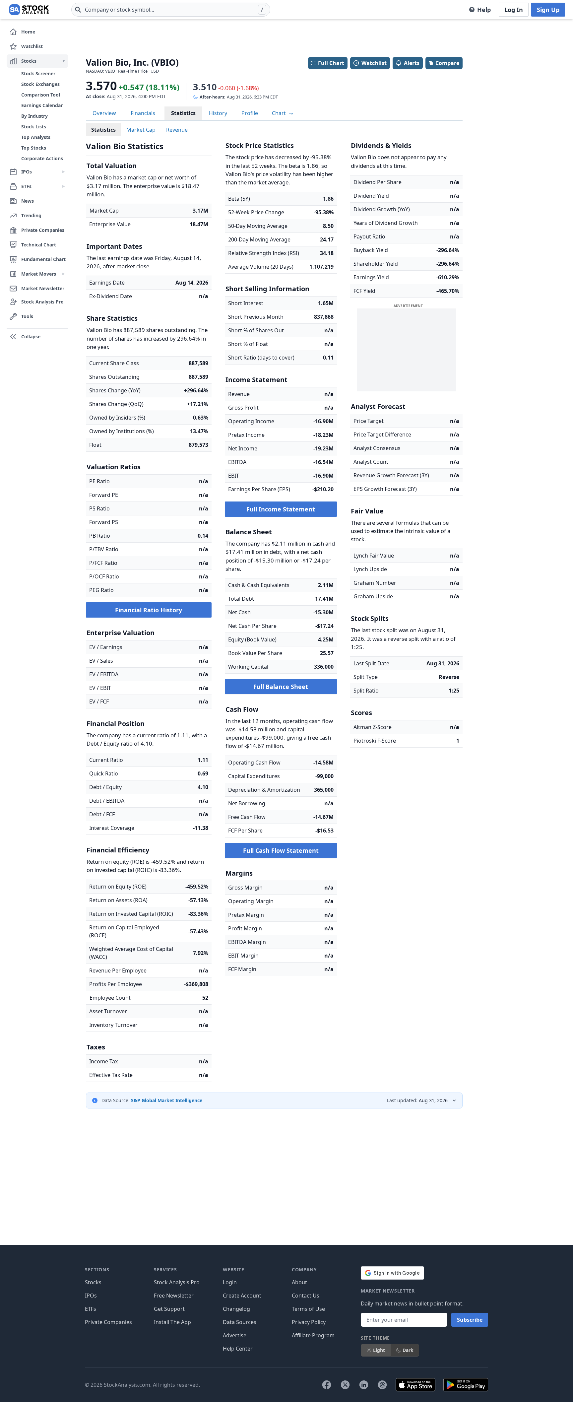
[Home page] (29, 10)
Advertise (234, 1335)
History (218, 113)
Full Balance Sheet (280, 687)
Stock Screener (38, 73)
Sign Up (548, 10)
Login (230, 1282)
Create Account (242, 1295)
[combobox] (170, 10)
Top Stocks (33, 148)
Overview (104, 113)
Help (484, 10)
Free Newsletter (174, 1295)
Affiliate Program (313, 1335)
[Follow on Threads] (382, 1384)
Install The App (172, 1322)
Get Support (169, 1308)
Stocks (93, 1282)
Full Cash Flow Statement (281, 850)
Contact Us (305, 1295)
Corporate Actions (42, 158)
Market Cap (141, 129)
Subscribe (469, 1319)
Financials (143, 113)
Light (379, 1350)
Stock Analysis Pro (177, 1282)
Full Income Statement (280, 509)
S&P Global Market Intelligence (166, 1100)
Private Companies (108, 1322)
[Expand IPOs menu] (63, 171)
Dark (408, 1350)
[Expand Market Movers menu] (63, 274)
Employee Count (110, 997)
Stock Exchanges (40, 84)
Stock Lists (33, 126)
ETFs (90, 1308)
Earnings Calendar (42, 105)
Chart (279, 113)
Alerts (411, 63)
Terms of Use (308, 1308)
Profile (249, 113)
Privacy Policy (309, 1322)
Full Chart (331, 63)
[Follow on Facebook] (326, 1384)
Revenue (177, 129)
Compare (447, 63)
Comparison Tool (40, 95)
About (299, 1282)
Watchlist (374, 63)
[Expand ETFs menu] (63, 186)
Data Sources (239, 1322)
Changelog (236, 1308)
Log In (513, 10)
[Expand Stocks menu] (63, 61)
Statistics (183, 113)
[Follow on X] (345, 1384)
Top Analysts (35, 137)
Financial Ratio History (148, 610)
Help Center (238, 1348)
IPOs (91, 1295)
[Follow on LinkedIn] (363, 1384)
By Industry (34, 116)
